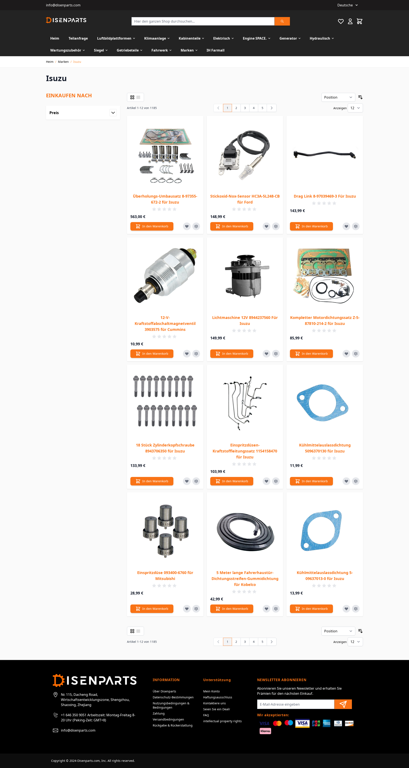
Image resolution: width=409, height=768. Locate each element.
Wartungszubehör (65, 50)
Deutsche (345, 5)
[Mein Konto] (350, 21)
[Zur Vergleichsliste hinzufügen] (196, 226)
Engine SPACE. (255, 38)
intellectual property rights (222, 721)
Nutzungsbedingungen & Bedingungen (171, 705)
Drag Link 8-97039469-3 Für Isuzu (325, 196)
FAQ (206, 715)
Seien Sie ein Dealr (216, 709)
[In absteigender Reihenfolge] (360, 97)
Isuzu (77, 62)
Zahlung (159, 713)
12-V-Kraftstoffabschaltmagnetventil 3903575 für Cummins (165, 323)
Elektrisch (221, 38)
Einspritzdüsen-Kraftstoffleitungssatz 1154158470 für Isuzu (245, 450)
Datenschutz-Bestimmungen (173, 697)
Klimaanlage (155, 38)
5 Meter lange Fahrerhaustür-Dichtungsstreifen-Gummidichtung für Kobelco (245, 578)
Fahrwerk (159, 50)
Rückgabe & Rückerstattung (173, 725)
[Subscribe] (343, 704)
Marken (187, 50)
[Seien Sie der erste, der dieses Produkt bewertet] (165, 209)
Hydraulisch (320, 38)
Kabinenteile (189, 38)
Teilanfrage (78, 38)
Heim (54, 38)
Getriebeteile (128, 50)
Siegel (99, 50)
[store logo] (66, 20)
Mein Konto (211, 691)
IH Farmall (216, 50)
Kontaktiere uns (214, 703)
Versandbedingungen (168, 719)
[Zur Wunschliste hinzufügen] (187, 226)
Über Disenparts (164, 691)
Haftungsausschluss (217, 697)
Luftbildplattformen (114, 38)
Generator (288, 38)
